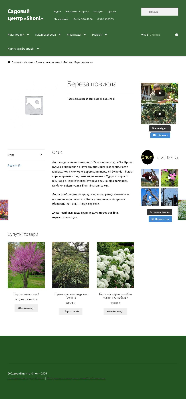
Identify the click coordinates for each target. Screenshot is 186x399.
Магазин (28, 62)
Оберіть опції (26, 308)
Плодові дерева (45, 34)
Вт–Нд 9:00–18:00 (83, 19)
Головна (16, 62)
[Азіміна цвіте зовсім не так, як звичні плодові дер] (150, 178)
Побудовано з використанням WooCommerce (76, 378)
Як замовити (61, 19)
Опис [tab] (11, 155)
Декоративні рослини (48, 62)
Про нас (112, 11)
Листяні (67, 62)
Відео (57, 11)
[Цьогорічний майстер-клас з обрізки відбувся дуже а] (169, 197)
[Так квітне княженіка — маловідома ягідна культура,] (169, 178)
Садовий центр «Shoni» (25, 14)
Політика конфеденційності (26, 378)
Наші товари (16, 34)
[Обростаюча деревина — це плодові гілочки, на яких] (150, 197)
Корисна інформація (21, 48)
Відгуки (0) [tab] (14, 165)
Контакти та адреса (77, 11)
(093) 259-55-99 (105, 19)
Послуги (98, 11)
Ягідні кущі (74, 34)
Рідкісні (97, 34)
